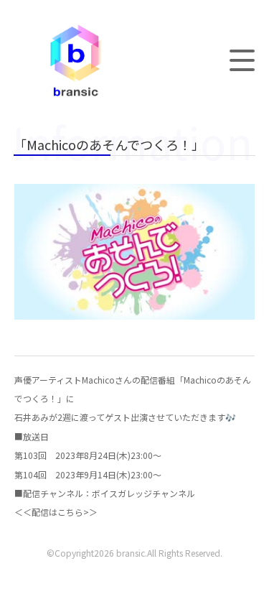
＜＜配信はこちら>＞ (56, 512)
